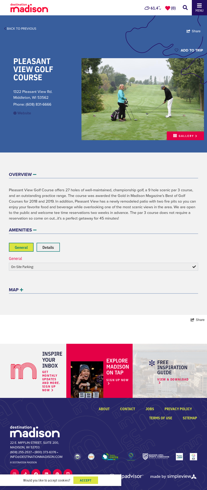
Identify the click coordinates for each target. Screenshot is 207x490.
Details (48, 247)
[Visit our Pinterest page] (57, 474)
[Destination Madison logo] (29, 7)
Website (24, 113)
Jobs (150, 408)
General (21, 247)
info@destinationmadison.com (36, 456)
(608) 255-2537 (21, 452)
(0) (173, 8)
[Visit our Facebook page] (36, 474)
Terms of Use (160, 417)
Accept (86, 480)
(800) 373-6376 (45, 452)
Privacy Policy (178, 408)
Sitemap (190, 417)
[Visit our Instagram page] (14, 474)
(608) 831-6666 (38, 104)
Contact (127, 408)
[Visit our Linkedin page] (46, 474)
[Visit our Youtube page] (68, 474)
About (104, 408)
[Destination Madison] (35, 431)
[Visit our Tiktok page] (25, 474)
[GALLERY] (142, 98)
